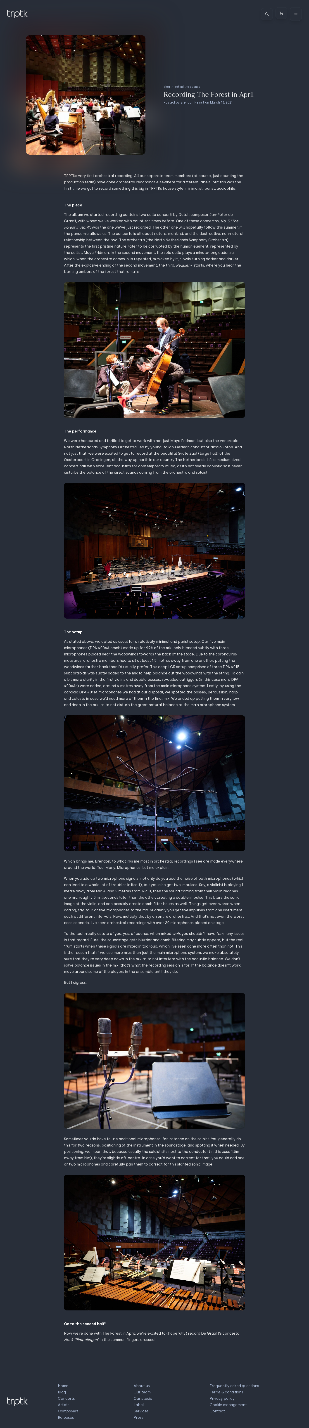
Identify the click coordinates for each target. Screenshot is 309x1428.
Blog (167, 86)
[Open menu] (296, 14)
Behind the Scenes (187, 86)
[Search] (267, 14)
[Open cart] (281, 13)
